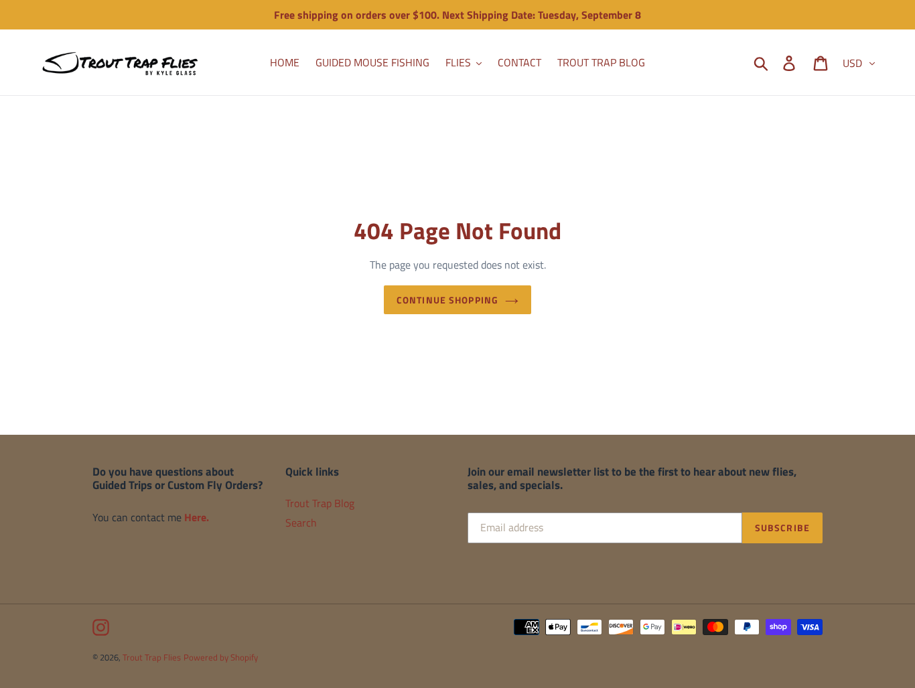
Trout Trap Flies (152, 657)
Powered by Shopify (221, 657)
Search (301, 522)
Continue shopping (447, 300)
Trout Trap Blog (319, 503)
